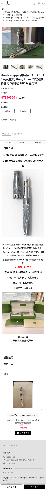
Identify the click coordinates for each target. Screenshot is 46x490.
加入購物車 (11, 486)
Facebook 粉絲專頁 (10, 445)
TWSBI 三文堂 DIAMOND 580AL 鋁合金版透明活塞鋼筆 (23, 421)
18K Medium (22, 111)
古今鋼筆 (15, 477)
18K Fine (7, 111)
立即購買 (34, 486)
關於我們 (11, 472)
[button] (40, 45)
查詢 (4, 472)
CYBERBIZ (8, 480)
